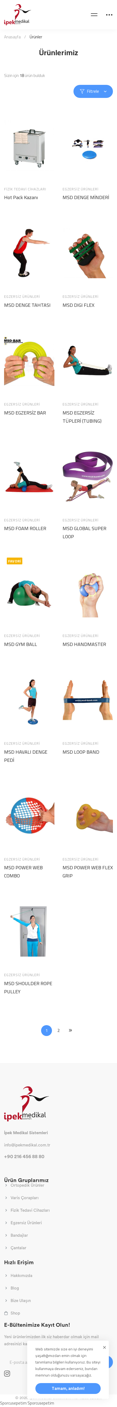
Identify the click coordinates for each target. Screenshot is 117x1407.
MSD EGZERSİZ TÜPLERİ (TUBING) (82, 417)
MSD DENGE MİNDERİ (86, 197)
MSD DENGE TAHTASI (27, 305)
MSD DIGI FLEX (78, 305)
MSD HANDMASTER (84, 644)
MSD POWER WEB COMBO (23, 872)
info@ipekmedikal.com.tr (27, 1145)
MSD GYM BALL (20, 644)
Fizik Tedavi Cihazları (25, 189)
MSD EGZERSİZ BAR (25, 413)
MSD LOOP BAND (81, 752)
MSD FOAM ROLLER (25, 528)
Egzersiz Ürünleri (80, 189)
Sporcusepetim (13, 1403)
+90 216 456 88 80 (24, 1156)
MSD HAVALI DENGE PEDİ (25, 756)
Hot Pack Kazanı (21, 197)
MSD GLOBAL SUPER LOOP (84, 532)
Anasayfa (12, 36)
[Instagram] (7, 1373)
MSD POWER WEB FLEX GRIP (88, 872)
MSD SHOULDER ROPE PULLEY (28, 987)
